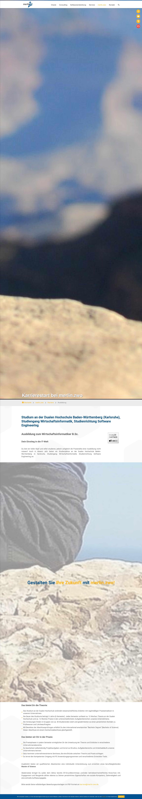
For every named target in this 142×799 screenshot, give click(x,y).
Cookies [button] (104, 796)
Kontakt (112, 5)
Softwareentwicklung (78, 5)
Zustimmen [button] (121, 796)
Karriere (51, 402)
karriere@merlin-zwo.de (89, 784)
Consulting (63, 5)
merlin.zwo (102, 5)
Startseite (26, 402)
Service (92, 5)
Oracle (53, 5)
